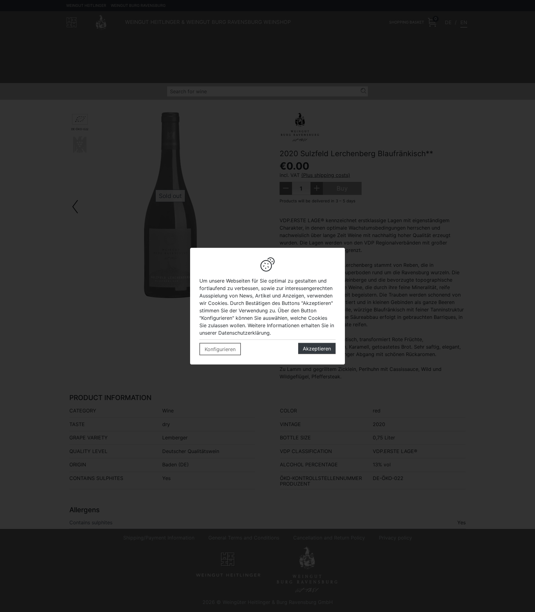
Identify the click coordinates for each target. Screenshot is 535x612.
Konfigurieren (220, 349)
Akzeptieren (317, 348)
